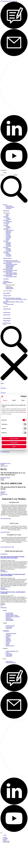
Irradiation (8, 639)
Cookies (5, 837)
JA (3, 172)
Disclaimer (5, 838)
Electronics (8, 638)
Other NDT (8, 640)
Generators (8, 235)
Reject (14, 446)
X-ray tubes (8, 254)
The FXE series (4, 494)
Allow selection (14, 442)
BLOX (7, 240)
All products (8, 208)
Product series (9, 205)
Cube (7, 224)
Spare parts (8, 617)
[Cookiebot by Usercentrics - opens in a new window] (20, 396)
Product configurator (7, 282)
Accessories (8, 219)
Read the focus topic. (5, 451)
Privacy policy (6, 841)
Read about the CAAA (5, 463)
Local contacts (9, 626)
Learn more (3, 491)
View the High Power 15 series (7, 546)
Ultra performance (10, 230)
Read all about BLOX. (5, 477)
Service (4, 283)
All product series (10, 304)
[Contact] (1, 381)
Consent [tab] (5, 400)
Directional (8, 242)
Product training (9, 287)
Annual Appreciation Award (12, 651)
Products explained (10, 207)
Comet (7, 652)
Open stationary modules (11, 272)
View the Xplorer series (6, 518)
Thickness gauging (10, 645)
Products (5, 204)
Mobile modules (9, 267)
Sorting (7, 644)
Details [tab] (14, 400)
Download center (7, 323)
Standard (8, 233)
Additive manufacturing (11, 633)
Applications (6, 630)
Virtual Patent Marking (11, 662)
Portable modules (9, 266)
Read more (3, 570)
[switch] (24, 424)
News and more (9, 661)
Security (8, 643)
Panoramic (8, 243)
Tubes (7, 214)
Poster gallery (9, 656)
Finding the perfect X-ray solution (13, 261)
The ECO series (4, 465)
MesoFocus (8, 232)
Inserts (7, 215)
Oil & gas (8, 642)
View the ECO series (5, 532)
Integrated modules (10, 265)
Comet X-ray (9, 653)
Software (8, 238)
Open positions (9, 654)
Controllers (8, 227)
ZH (5, 172)
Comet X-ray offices (10, 625)
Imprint (4, 839)
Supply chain (9, 628)
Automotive (8, 635)
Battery (7, 637)
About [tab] (22, 400)
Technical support (10, 614)
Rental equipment (10, 288)
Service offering (9, 612)
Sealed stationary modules (11, 264)
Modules (8, 217)
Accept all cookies (14, 438)
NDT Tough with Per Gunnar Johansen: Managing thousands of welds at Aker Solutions (12, 557)
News (4, 324)
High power (8, 231)
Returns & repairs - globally (12, 615)
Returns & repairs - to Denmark (13, 616)
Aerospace (8, 634)
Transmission (9, 221)
